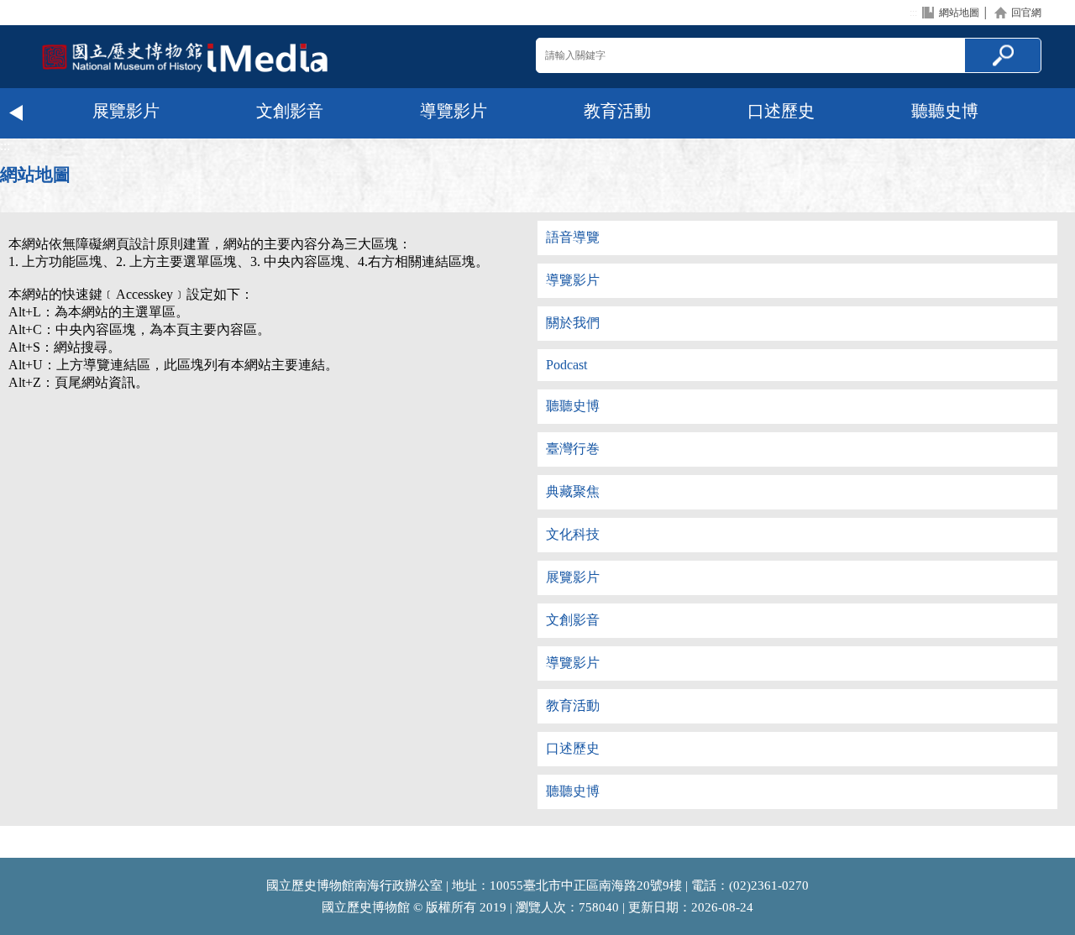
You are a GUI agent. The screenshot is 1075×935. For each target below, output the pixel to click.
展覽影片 (126, 111)
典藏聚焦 (573, 491)
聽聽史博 (944, 111)
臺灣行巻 (573, 448)
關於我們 (573, 323)
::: (913, 12)
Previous (17, 113)
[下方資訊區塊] (5, 850)
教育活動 (617, 111)
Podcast (566, 365)
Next (1058, 113)
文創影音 (289, 111)
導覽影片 (453, 111)
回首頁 (185, 56)
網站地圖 (959, 12)
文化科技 (573, 534)
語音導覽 (573, 237)
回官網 (1026, 12)
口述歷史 (781, 111)
